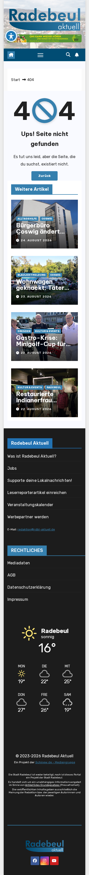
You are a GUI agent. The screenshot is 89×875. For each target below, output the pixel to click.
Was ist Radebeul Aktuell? (31, 456)
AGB (11, 575)
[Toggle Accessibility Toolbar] (11, 36)
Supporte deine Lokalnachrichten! (39, 480)
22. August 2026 (36, 409)
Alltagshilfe (27, 218)
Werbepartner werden (28, 517)
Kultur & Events (47, 331)
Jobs (12, 468)
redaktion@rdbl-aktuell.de (36, 529)
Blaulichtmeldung (31, 274)
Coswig (47, 218)
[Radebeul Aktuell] (44, 19)
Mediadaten (18, 563)
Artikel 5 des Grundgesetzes (42, 785)
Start (15, 80)
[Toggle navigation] (40, 55)
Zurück (44, 176)
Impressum (17, 599)
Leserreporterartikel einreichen (37, 492)
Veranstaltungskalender (30, 504)
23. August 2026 (36, 296)
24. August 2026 (36, 240)
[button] (68, 54)
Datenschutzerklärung (29, 587)
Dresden (24, 331)
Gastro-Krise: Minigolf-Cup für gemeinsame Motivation (41, 347)
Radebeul (54, 387)
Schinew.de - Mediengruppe (55, 762)
